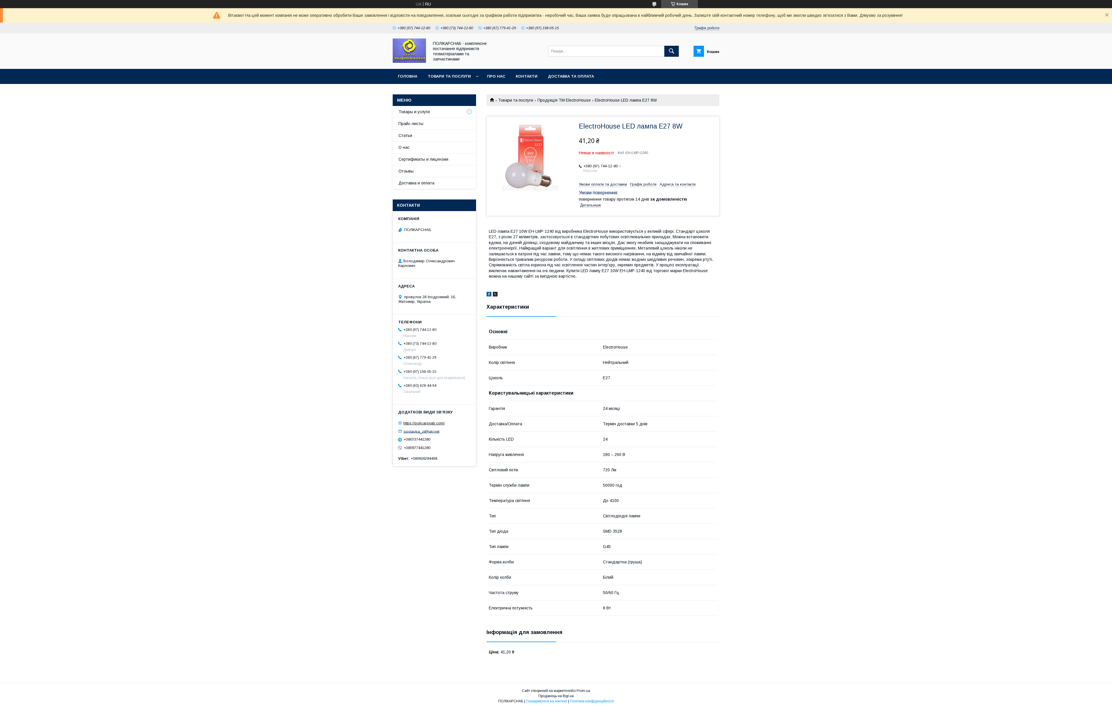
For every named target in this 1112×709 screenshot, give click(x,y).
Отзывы (406, 171)
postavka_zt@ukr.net (421, 431)
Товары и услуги (414, 111)
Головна (407, 76)
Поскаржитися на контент (546, 701)
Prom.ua (583, 691)
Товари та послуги (449, 76)
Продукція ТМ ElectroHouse (564, 100)
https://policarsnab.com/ (424, 423)
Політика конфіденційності (592, 701)
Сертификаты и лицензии (423, 159)
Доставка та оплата (571, 76)
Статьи (405, 135)
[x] (495, 295)
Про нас (496, 76)
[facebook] (489, 295)
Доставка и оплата (416, 183)
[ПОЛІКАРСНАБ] (409, 61)
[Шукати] (671, 51)
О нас (403, 147)
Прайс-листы (410, 123)
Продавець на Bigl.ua (556, 696)
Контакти (526, 76)
